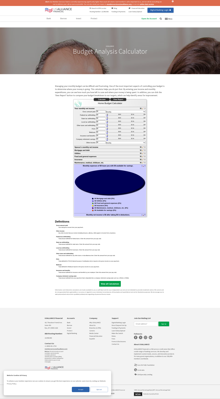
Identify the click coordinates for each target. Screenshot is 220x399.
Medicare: (92, 132)
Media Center (94, 333)
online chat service (147, 4)
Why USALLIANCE (95, 322)
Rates (114, 336)
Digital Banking (72, 333)
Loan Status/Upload (135, 12)
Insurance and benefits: (88, 136)
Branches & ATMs (95, 328)
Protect (94, 18)
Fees (113, 339)
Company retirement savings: (86, 139)
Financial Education (138, 8)
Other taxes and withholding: (86, 125)
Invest (78, 18)
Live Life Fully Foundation (145, 365)
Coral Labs (140, 370)
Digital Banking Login (159, 10)
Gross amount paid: (89, 112)
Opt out (99, 389)
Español (92, 339)
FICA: (94, 129)
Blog (115, 8)
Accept (80, 389)
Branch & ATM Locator (99, 8)
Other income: (91, 143)
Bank (49, 18)
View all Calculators (110, 283)
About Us (92, 325)
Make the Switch (117, 333)
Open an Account (149, 18)
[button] (110, 108)
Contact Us (115, 344)
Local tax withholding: (88, 122)
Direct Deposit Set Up (119, 325)
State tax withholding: (88, 118)
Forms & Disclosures (119, 341)
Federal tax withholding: (88, 115)
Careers (92, 331)
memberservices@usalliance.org (119, 4)
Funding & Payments (118, 12)
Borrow (63, 18)
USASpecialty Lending (144, 375)
